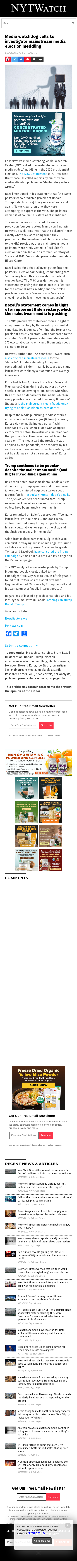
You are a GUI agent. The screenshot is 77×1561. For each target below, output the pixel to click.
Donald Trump (33, 657)
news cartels (44, 674)
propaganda (56, 678)
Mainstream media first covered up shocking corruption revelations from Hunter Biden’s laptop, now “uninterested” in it (43, 1380)
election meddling (35, 661)
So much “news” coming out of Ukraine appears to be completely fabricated (40, 1298)
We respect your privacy (49, 1516)
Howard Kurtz (27, 665)
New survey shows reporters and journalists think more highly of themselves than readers (44, 1240)
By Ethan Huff (36, 1323)
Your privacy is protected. (20, 735)
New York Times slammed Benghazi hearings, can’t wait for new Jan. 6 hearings (43, 1284)
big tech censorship (39, 652)
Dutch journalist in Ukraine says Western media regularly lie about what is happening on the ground (44, 1397)
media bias (44, 669)
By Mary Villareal (37, 1232)
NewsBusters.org (16, 618)
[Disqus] (38, 927)
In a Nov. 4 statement (32, 174)
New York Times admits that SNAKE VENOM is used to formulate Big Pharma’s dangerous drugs (43, 1364)
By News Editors (38, 1177)
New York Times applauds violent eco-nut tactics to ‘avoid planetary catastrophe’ (41, 1185)
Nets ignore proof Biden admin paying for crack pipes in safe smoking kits (41, 1348)
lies (7, 669)
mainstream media (23, 669)
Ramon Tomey (29, 53)
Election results (59, 661)
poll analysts (62, 674)
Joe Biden (44, 665)
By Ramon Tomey (38, 1262)
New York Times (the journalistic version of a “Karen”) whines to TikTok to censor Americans (44, 1172)
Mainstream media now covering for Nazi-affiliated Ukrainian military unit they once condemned (41, 1333)
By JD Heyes (36, 1245)
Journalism (59, 665)
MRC (31, 674)
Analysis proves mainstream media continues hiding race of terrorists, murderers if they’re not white (43, 1431)
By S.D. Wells (36, 1472)
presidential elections (32, 678)
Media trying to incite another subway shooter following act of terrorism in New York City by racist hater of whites (44, 1414)
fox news (11, 665)
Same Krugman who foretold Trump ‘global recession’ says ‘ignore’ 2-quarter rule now (43, 1213)
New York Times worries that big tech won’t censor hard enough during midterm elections (44, 1271)
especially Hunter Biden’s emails (48, 494)
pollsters (11, 678)
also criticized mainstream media (27, 358)
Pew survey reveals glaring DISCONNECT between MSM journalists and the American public (42, 1255)
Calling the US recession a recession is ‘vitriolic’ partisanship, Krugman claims (45, 1199)
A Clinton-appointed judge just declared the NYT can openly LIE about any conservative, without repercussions (43, 1465)
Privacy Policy (36, 1533)
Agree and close (42, 1540)
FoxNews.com (14, 625)
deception (16, 657)
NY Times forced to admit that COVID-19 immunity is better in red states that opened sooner (43, 1448)
